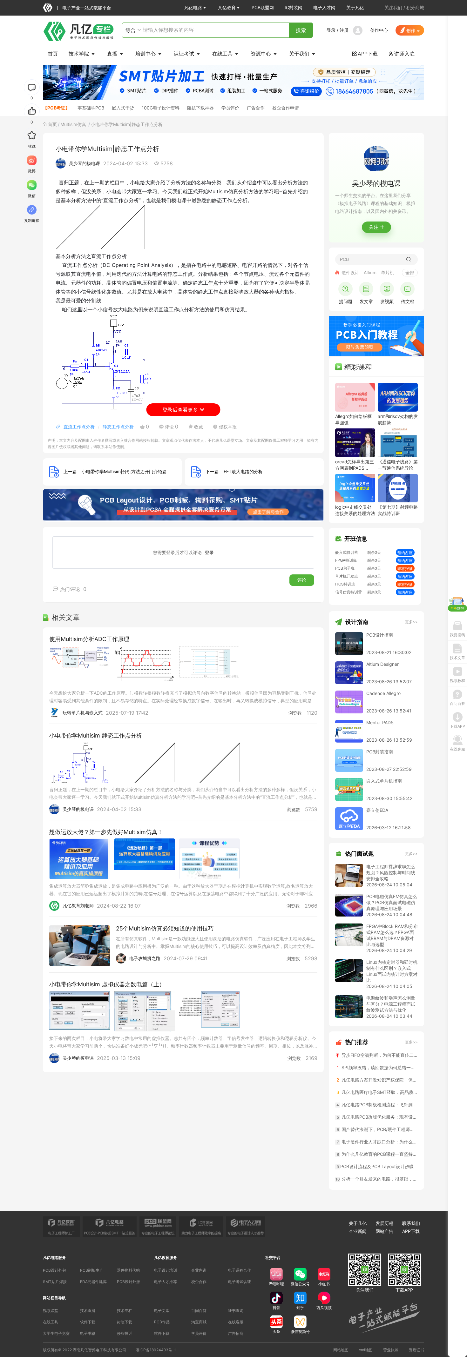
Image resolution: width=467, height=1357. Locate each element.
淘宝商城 (198, 1322)
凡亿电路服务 (54, 1257)
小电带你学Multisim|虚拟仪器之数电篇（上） (107, 984)
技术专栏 (124, 1310)
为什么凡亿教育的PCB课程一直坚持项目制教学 (377, 1154)
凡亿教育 (227, 7)
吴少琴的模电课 (84, 163)
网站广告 (384, 1231)
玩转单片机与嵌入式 (83, 712)
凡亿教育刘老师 (78, 905)
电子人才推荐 (165, 1281)
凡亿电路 (193, 7)
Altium (370, 272)
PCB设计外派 (128, 1281)
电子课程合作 (239, 1270)
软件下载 (87, 1322)
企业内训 (198, 1270)
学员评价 (230, 107)
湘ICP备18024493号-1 (156, 1349)
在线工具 (223, 53)
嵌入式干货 (123, 107)
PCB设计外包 (54, 1270)
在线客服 (235, 1322)
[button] (195, 7)
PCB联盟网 (263, 7)
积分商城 (415, 7)
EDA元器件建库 (93, 1281)
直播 (113, 53)
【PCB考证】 (56, 107)
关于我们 (300, 53)
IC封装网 (293, 7)
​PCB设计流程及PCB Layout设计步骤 (375, 1166)
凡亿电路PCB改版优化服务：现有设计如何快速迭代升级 (377, 1117)
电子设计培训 (165, 1270)
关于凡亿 (355, 7)
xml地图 (366, 1349)
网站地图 (341, 1349)
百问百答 (198, 1310)
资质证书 (416, 1349)
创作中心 (379, 30)
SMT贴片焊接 (55, 1281)
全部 (409, 272)
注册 (344, 30)
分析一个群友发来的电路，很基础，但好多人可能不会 (376, 1179)
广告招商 (235, 1333)
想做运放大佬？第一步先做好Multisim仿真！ (106, 832)
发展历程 (384, 1223)
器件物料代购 (128, 1270)
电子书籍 (87, 1333)
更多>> (411, 621)
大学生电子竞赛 (56, 1333)
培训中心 (146, 53)
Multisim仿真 (73, 124)
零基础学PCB (91, 107)
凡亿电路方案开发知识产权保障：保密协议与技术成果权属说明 (377, 1079)
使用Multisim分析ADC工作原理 (89, 639)
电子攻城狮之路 (144, 958)
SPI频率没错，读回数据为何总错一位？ (377, 1067)
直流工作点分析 (79, 426)
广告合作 (256, 107)
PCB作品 (162, 1322)
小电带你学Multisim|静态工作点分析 (95, 735)
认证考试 (185, 53)
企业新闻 (358, 1231)
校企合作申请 (285, 107)
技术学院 (80, 53)
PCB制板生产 (91, 1270)
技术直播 (87, 1310)
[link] (52, 124)
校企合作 (198, 1281)
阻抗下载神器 (200, 107)
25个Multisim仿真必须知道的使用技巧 (165, 928)
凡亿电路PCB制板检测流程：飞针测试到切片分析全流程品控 (377, 1104)
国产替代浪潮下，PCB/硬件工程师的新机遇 (377, 1129)
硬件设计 (350, 272)
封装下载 (124, 1322)
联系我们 (411, 1223)
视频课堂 (50, 1310)
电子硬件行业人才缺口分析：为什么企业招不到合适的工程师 (377, 1141)
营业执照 (390, 1349)
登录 (331, 30)
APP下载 (365, 53)
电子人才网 (324, 7)
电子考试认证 (239, 1281)
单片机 (387, 272)
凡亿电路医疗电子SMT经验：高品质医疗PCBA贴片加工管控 (377, 1092)
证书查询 (235, 1310)
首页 (53, 53)
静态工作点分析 (118, 426)
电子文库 (161, 1310)
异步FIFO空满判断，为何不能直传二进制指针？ (379, 1055)
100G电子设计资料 (160, 107)
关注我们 (393, 7)
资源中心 (262, 53)
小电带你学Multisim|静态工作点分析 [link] (127, 124)
